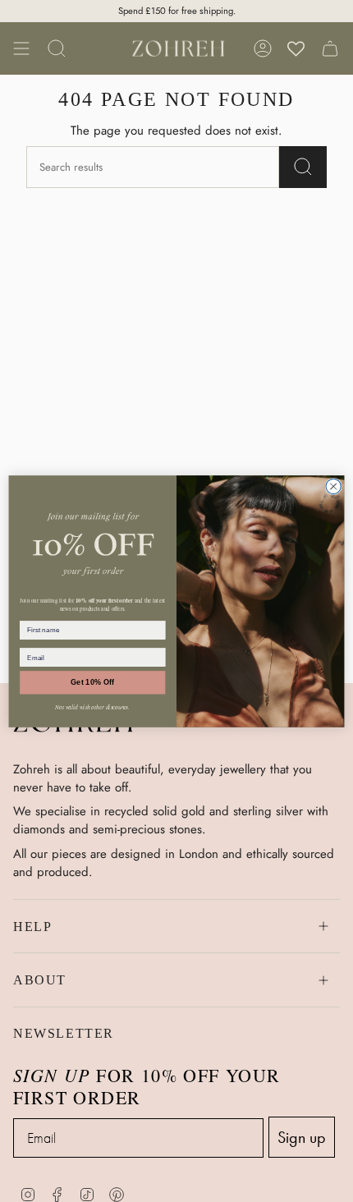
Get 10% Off (92, 682)
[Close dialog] (333, 486)
